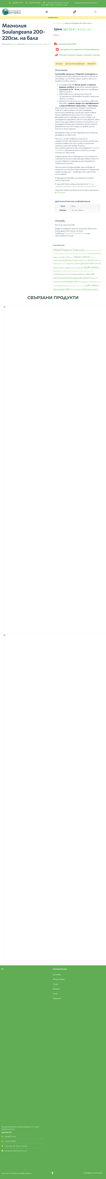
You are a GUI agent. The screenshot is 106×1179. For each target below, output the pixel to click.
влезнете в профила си (74, 233)
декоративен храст (90, 263)
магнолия (46, 44)
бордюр (85, 260)
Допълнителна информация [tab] (75, 64)
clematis (87, 250)
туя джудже (75, 289)
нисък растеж (70, 281)
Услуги (55, 984)
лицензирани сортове (34, 44)
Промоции (57, 998)
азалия (92, 257)
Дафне (60, 253)
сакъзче (82, 285)
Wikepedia (61, 193)
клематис (85, 271)
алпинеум (58, 260)
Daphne (92, 250)
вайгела (92, 260)
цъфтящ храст (90, 289)
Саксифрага (84, 253)
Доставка (57, 974)
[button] (46, 11)
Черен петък (82, 256)
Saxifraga (55, 253)
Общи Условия (58, 979)
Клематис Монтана (75, 253)
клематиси (91, 271)
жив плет (91, 267)
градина (63, 263)
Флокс (71, 257)
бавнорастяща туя (73, 260)
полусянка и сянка (60, 285)
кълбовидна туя (61, 274)
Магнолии (14, 44)
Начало (55, 23)
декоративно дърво (61, 268)
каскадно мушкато (77, 271)
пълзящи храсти (72, 285)
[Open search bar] (96, 12)
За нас (55, 993)
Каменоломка (65, 253)
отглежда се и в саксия (87, 282)
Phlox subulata (97, 250)
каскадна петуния (67, 271)
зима (60, 271)
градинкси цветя (73, 263)
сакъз (78, 285)
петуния (99, 282)
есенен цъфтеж (77, 268)
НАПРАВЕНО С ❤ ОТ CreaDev (92, 1173)
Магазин (61, 23)
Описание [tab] (59, 64)
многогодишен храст (77, 277)
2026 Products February (69, 250)
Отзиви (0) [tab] (91, 64)
